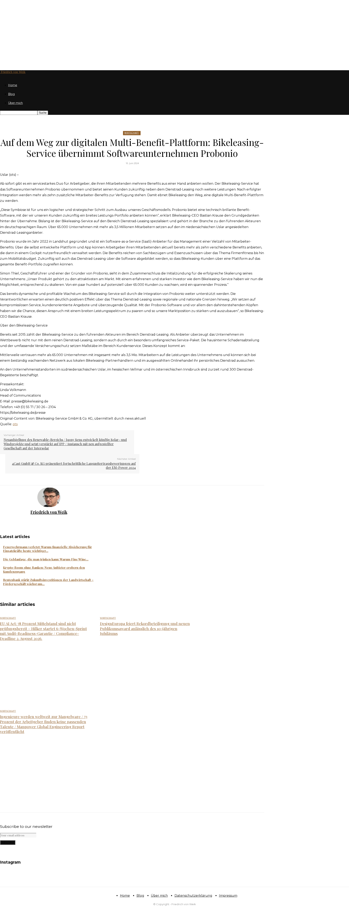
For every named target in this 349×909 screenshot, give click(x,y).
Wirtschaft (131, 132)
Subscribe (8, 842)
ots (15, 424)
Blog (11, 94)
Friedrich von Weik (48, 512)
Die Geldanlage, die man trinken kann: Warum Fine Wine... (45, 559)
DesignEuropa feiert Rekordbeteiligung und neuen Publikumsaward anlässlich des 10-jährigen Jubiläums (145, 628)
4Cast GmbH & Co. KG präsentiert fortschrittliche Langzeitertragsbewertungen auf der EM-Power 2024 (74, 465)
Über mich (15, 103)
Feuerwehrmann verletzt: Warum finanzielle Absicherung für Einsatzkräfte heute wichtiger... (47, 549)
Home (12, 85)
